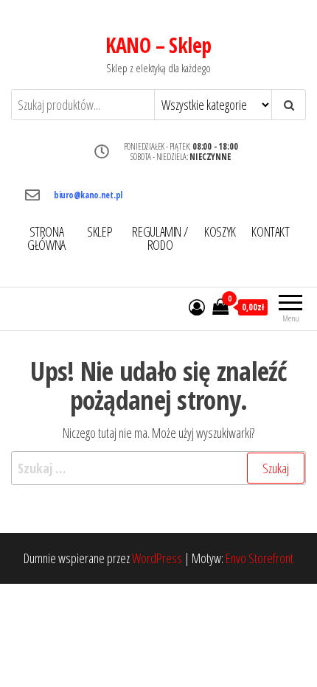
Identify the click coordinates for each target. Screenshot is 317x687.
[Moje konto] (197, 307)
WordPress (157, 558)
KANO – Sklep (158, 45)
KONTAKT (270, 231)
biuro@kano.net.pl (88, 195)
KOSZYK (220, 231)
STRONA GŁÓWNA (46, 238)
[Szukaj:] (158, 468)
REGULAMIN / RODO (159, 238)
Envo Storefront (259, 558)
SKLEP (99, 231)
